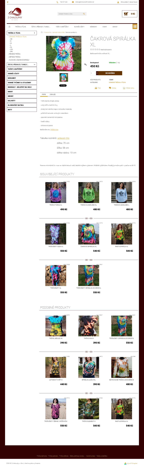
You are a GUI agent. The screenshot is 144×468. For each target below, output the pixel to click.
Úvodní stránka (9, 27)
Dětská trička (14, 57)
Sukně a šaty (79, 27)
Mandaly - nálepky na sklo (20, 87)
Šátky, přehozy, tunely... (41, 27)
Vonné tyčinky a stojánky (19, 82)
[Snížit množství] (97, 74)
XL (11, 47)
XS (11, 39)
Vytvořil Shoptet (132, 463)
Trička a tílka (20, 27)
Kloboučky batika (16, 105)
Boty (10, 110)
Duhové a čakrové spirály (19, 60)
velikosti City (63, 138)
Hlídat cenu (130, 88)
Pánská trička (14, 54)
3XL (11, 51)
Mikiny (115, 27)
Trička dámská (42, 456)
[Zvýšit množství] (97, 72)
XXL (11, 49)
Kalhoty (11, 101)
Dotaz (114, 88)
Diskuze (52, 94)
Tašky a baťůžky (62, 27)
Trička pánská (53, 456)
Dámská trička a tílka (17, 36)
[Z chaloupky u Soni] (14, 14)
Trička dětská (63, 456)
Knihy (105, 27)
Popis (44, 94)
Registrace (133, 2)
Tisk (99, 88)
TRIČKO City (54, 129)
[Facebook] (8, 2)
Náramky (93, 27)
